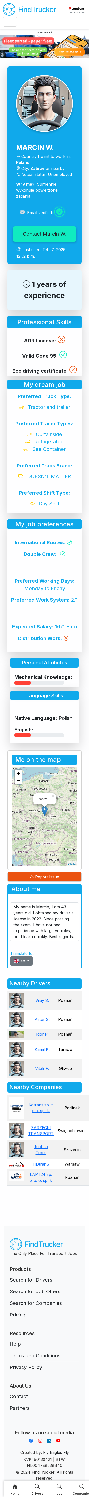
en (22, 960)
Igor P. (42, 1034)
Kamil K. (42, 1049)
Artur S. (42, 1019)
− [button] (18, 780)
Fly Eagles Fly (56, 1452)
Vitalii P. (42, 1068)
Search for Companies (36, 1303)
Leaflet (72, 863)
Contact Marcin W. (44, 234)
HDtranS (41, 1164)
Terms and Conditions (35, 1356)
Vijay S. (42, 1000)
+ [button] (18, 773)
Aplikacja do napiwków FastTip (44, 1426)
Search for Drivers (31, 1280)
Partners (20, 1408)
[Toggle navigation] (10, 22)
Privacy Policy (26, 1367)
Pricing (17, 1315)
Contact (19, 1396)
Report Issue (46, 876)
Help (15, 1344)
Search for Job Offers (35, 1291)
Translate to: (22, 953)
